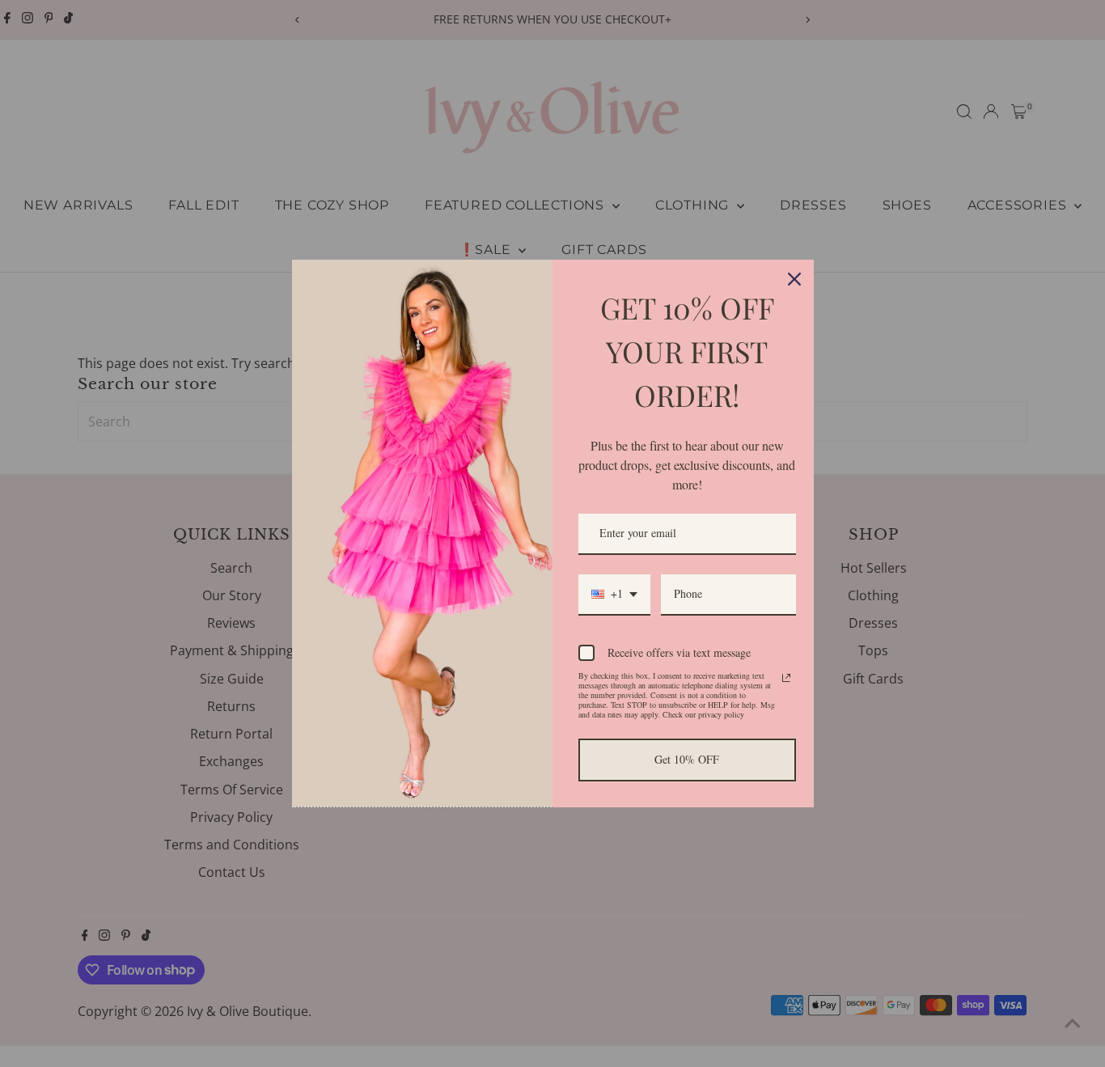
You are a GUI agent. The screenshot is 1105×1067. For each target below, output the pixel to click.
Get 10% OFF (686, 759)
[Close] (794, 279)
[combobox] (614, 595)
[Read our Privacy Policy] (786, 678)
